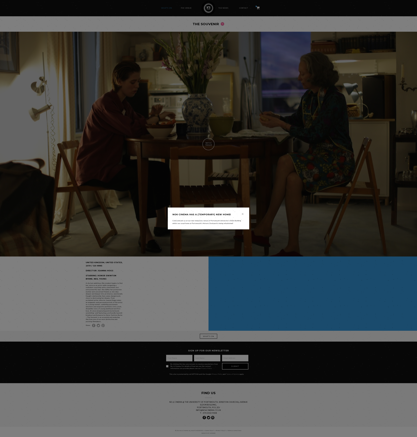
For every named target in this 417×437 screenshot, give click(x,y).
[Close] (243, 214)
